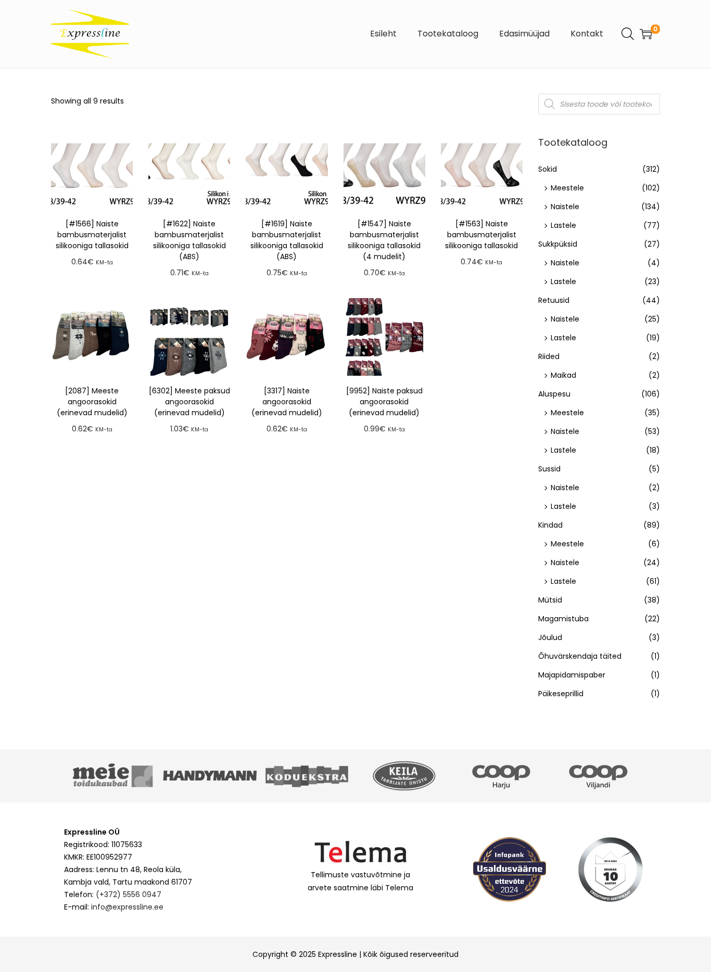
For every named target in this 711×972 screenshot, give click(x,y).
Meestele (567, 188)
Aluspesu (554, 394)
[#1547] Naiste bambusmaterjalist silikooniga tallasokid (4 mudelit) (384, 240)
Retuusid (553, 300)
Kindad (550, 525)
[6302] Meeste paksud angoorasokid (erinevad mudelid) (189, 402)
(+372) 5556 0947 (128, 894)
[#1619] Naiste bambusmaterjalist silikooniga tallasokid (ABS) (286, 240)
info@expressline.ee (127, 907)
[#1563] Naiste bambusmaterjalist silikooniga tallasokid (481, 235)
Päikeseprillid (560, 693)
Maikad (563, 375)
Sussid (549, 469)
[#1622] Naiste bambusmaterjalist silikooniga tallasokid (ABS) (189, 240)
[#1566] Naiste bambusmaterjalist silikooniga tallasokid (92, 235)
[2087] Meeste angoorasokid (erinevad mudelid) (92, 402)
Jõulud (550, 637)
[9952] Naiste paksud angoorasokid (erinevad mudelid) (384, 402)
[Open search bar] (627, 33)
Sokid (547, 169)
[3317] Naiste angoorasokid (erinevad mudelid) (286, 402)
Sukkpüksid (557, 244)
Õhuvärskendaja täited (579, 656)
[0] (646, 34)
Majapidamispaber (571, 675)
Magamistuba (563, 618)
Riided (549, 356)
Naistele (565, 206)
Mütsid (550, 600)
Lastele (563, 225)
